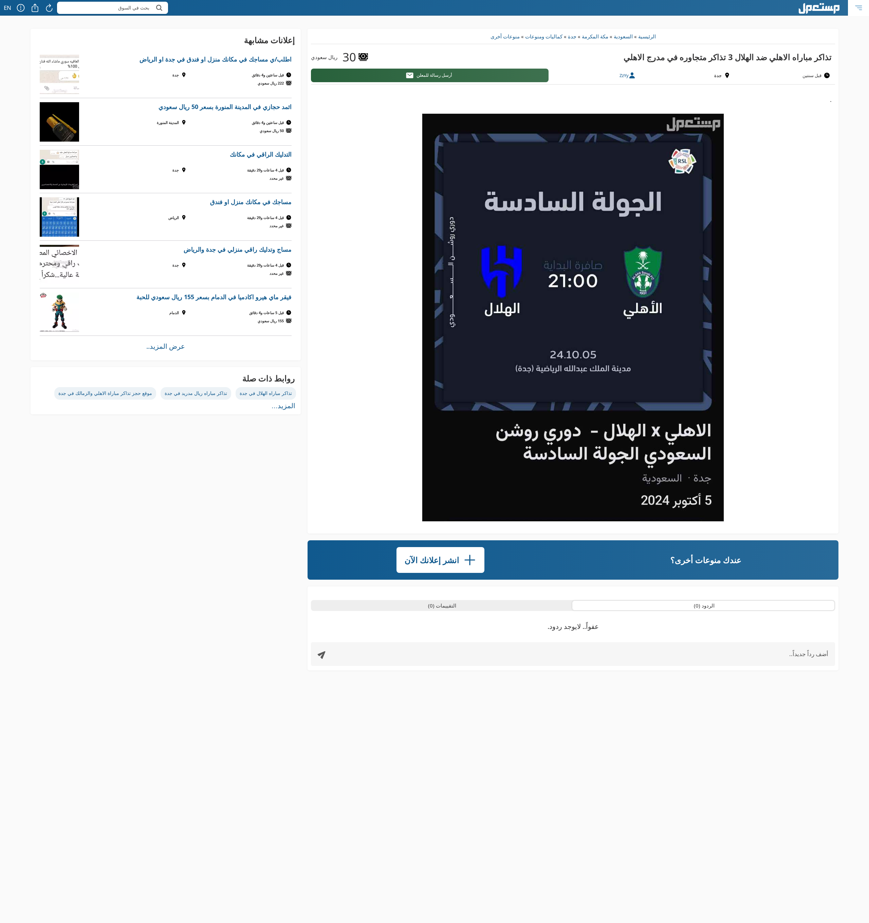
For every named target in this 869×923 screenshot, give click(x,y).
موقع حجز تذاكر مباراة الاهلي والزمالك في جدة (105, 393)
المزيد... (283, 406)
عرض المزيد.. (165, 346)
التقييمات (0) (442, 605)
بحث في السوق (133, 7)
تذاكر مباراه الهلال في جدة (266, 393)
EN (7, 8)
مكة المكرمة (595, 36)
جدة (572, 36)
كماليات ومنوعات (543, 36)
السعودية (623, 36)
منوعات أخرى (505, 36)
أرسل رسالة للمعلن (434, 75)
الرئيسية (647, 36)
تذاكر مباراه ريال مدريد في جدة (196, 393)
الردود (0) (704, 605)
